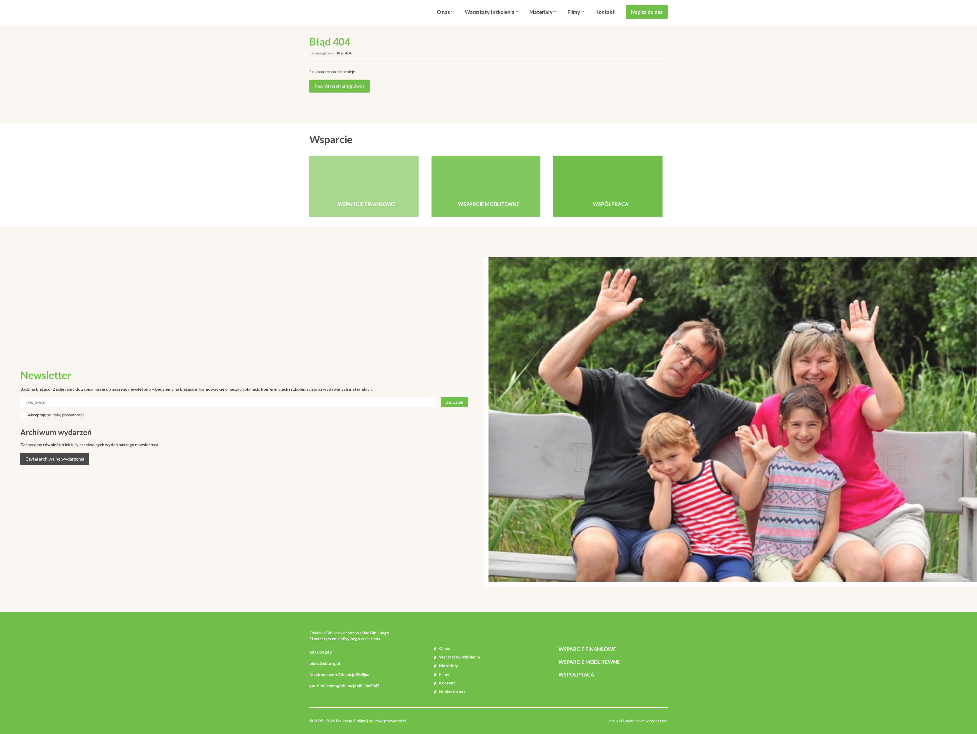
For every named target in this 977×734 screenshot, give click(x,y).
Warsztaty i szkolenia (489, 12)
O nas (443, 12)
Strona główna (321, 53)
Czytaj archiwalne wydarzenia (54, 459)
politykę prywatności (65, 414)
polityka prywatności (387, 720)
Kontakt (605, 12)
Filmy (574, 12)
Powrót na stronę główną (339, 86)
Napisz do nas (647, 12)
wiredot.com (656, 720)
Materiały (541, 12)
